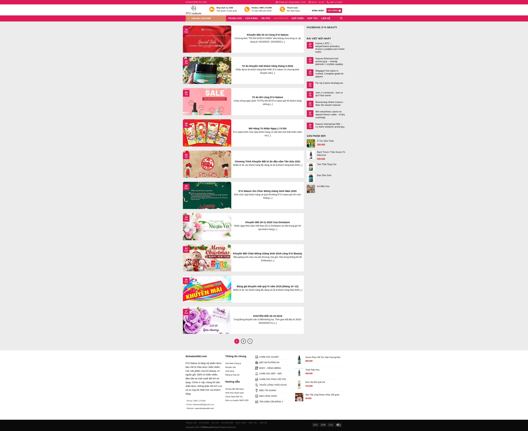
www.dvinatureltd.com (204, 408)
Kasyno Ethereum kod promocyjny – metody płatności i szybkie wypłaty (329, 61)
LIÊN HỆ (325, 18)
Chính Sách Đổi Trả (233, 397)
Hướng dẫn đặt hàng (234, 389)
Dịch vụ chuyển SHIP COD (236, 400)
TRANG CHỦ (235, 18)
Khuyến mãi (230, 367)
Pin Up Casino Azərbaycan (329, 83)
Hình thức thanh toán (234, 393)
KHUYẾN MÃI (281, 18)
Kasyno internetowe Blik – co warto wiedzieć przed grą (329, 125)
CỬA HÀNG (251, 18)
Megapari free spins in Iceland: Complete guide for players (329, 73)
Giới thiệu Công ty (233, 363)
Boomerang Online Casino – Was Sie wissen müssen (329, 103)
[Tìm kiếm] (341, 18)
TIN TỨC (265, 18)
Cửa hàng (229, 371)
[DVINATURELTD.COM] (195, 9)
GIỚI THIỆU (298, 18)
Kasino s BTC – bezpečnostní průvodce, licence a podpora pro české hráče (329, 47)
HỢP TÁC (312, 18)
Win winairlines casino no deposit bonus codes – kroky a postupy (330, 114)
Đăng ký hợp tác (232, 375)
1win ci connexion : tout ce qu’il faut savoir (329, 94)
